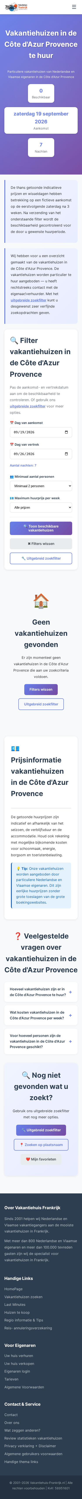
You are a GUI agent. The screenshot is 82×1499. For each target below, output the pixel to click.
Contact (11, 1415)
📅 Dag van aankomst (26, 423)
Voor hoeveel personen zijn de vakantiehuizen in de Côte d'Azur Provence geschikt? (41, 1041)
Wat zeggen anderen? (22, 1430)
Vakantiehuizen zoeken (23, 1297)
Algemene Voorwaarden (24, 1387)
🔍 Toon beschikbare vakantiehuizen (41, 528)
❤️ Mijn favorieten (41, 1159)
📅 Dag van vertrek (24, 444)
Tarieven (11, 1379)
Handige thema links (21, 1461)
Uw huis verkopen (19, 1363)
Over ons (11, 1422)
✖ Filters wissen (41, 543)
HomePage (13, 1289)
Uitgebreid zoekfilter (41, 704)
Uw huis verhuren (18, 1355)
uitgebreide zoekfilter (28, 300)
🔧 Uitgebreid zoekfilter (41, 558)
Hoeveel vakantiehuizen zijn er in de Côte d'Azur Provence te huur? (41, 992)
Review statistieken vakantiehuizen (33, 1438)
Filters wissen (41, 689)
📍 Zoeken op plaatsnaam (41, 1144)
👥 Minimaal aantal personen (32, 476)
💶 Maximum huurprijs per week (35, 498)
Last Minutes (14, 1304)
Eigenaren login (17, 1371)
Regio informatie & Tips (23, 1320)
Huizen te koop (17, 1312)
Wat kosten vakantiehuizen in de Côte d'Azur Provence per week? (41, 1015)
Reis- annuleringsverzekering (28, 1328)
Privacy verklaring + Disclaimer (30, 1446)
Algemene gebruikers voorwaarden (33, 1454)
